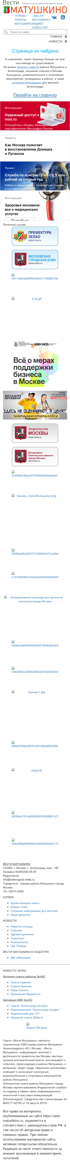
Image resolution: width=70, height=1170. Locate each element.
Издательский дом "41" (25, 1013)
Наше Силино (19, 990)
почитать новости (28, 67)
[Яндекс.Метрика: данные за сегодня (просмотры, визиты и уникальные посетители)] (36, 1025)
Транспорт (17, 938)
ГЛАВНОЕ (57, 36)
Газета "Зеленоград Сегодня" (29, 1006)
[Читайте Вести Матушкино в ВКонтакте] (54, 16)
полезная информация (26, 82)
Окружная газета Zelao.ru (27, 1017)
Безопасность (19, 942)
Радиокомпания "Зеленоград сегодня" (35, 1009)
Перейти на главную (35, 94)
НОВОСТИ (57, 41)
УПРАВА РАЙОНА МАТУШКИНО (23, 19)
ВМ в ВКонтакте (21, 957)
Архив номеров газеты (25, 903)
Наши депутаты (21, 915)
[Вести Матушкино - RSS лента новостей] (63, 16)
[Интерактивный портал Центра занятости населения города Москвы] (35, 615)
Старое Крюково (21, 986)
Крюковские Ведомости (25, 994)
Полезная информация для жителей (34, 911)
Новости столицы (22, 926)
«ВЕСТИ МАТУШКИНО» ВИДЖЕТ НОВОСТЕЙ (41, 21)
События (16, 930)
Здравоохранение (22, 934)
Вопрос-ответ (19, 907)
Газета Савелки (21, 982)
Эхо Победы (18, 946)
